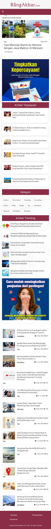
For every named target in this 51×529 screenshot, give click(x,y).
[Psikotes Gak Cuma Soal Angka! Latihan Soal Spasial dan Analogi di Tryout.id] (11, 333)
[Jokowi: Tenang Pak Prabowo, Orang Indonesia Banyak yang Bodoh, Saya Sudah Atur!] (9, 114)
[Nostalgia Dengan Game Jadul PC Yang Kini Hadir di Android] (9, 154)
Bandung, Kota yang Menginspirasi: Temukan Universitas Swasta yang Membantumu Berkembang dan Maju (31, 499)
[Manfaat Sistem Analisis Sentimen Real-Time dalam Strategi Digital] (7, 254)
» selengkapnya (8, 52)
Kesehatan (37, 205)
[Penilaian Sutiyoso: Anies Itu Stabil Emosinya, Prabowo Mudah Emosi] (9, 129)
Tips (5, 42)
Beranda (14, 515)
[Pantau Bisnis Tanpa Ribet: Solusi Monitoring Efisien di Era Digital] (7, 245)
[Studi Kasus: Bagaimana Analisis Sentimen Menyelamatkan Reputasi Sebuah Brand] (7, 226)
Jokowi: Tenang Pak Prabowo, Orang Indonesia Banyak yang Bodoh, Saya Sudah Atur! (28, 115)
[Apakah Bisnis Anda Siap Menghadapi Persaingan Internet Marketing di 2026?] (11, 346)
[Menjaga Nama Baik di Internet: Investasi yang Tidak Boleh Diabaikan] (7, 263)
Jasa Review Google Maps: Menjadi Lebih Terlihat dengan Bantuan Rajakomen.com (32, 470)
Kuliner (5, 205)
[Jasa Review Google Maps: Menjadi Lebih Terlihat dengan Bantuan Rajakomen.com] (11, 471)
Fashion (6, 200)
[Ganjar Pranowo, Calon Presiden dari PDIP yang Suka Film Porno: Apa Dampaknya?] (9, 167)
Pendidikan (16, 211)
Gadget (21, 205)
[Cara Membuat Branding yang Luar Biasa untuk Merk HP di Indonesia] (11, 393)
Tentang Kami (37, 515)
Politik (14, 205)
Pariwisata (27, 200)
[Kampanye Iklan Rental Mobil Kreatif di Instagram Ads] (11, 455)
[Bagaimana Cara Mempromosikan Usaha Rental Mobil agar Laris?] (11, 422)
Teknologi (27, 211)
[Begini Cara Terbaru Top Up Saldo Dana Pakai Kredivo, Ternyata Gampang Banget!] (9, 142)
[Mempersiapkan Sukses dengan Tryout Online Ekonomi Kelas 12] (11, 361)
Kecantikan (38, 200)
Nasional (6, 211)
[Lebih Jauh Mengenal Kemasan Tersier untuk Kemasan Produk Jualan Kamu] (11, 486)
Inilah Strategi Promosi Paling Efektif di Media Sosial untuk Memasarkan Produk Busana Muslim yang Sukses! (32, 435)
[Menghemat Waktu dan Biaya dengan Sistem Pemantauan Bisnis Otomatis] (7, 273)
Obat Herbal (16, 200)
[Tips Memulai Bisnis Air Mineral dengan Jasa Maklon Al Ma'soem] (25, 31)
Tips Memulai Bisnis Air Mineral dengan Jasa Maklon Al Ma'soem (23, 46)
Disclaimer (14, 519)
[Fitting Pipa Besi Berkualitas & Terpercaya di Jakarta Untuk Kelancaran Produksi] (9, 180)
